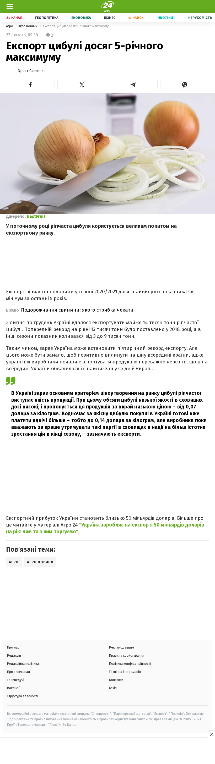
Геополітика (46, 18)
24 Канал (14, 18)
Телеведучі (15, 680)
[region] (107, 751)
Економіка (81, 18)
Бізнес (109, 18)
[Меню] (10, 6)
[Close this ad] (211, 734)
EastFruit (36, 216)
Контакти (116, 680)
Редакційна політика (23, 664)
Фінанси (136, 18)
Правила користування (126, 655)
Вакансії (13, 688)
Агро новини (28, 26)
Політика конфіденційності (130, 664)
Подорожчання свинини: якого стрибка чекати (77, 310)
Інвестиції (166, 18)
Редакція (14, 655)
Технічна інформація (125, 672)
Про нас (13, 647)
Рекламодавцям (121, 647)
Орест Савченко (32, 71)
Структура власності (22, 696)
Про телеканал (18, 672)
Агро (10, 26)
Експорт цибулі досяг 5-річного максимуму (76, 26)
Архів (113, 688)
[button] (30, 84)
